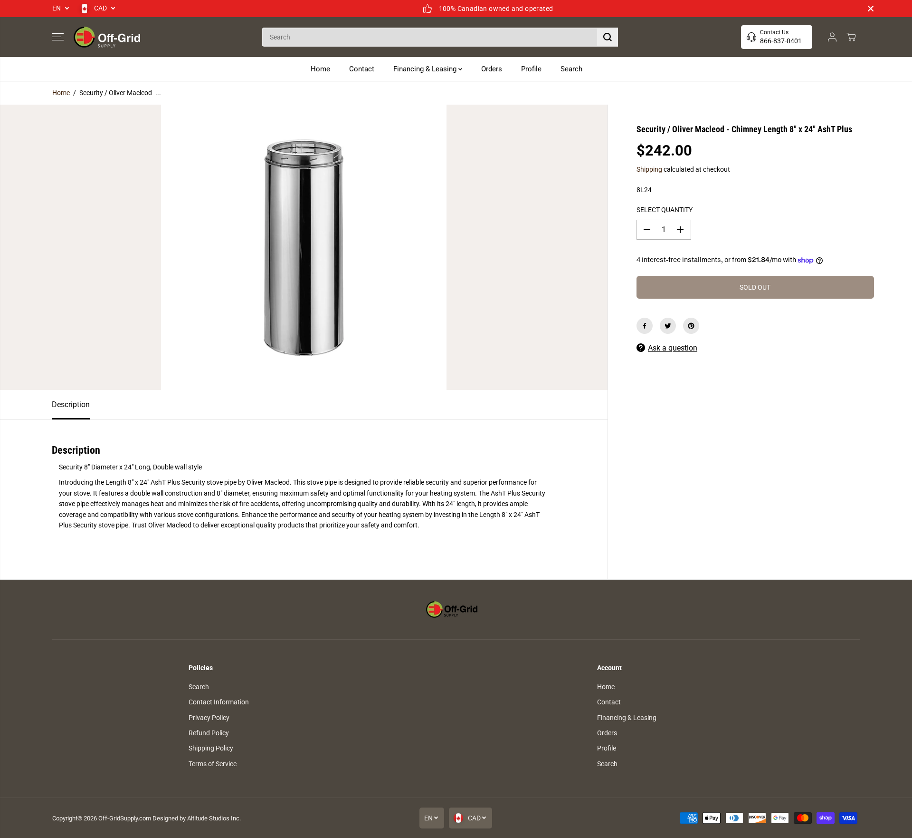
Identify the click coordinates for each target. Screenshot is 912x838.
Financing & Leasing (425, 69)
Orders (491, 69)
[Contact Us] (776, 37)
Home (320, 69)
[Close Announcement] (871, 8)
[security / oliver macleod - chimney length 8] (304, 247)
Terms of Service (213, 764)
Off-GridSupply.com (124, 818)
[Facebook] (644, 326)
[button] (58, 37)
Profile (531, 69)
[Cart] (851, 37)
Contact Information (219, 702)
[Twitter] (668, 326)
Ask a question (672, 347)
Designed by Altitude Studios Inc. (196, 818)
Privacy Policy (209, 717)
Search (571, 69)
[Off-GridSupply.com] (107, 37)
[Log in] (832, 37)
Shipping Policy (211, 748)
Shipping (649, 169)
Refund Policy (209, 733)
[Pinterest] (691, 326)
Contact (361, 69)
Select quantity (664, 210)
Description (71, 404)
